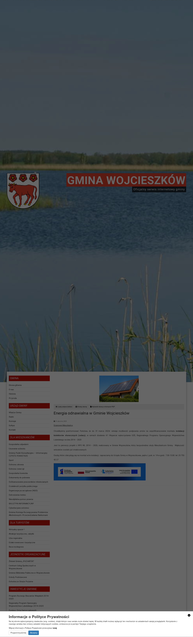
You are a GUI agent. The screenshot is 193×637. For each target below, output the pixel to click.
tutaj (55, 628)
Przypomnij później (18, 632)
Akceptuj (33, 632)
